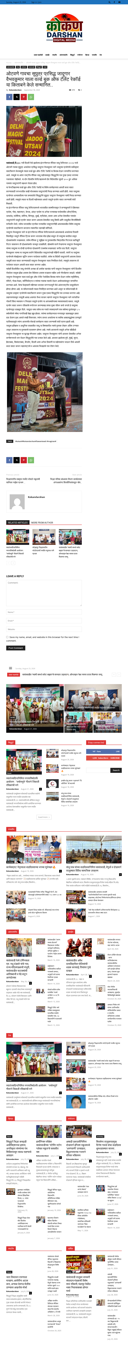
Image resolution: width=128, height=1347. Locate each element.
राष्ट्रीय (54, 55)
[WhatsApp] (31, 97)
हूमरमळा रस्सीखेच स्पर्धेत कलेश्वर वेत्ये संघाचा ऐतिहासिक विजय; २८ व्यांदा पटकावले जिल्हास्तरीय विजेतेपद (24, 1198)
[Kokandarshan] (64, 27)
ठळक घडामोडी (38, 55)
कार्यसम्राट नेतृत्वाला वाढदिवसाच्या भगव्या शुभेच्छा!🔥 (44, 674)
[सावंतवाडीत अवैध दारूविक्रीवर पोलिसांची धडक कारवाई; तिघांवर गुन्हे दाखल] (79, 947)
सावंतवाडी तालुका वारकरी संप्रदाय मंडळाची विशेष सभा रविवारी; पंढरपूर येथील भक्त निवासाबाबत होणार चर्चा (78, 1284)
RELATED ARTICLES (18, 522)
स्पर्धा (45, 67)
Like (118, 751)
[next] (119, 675)
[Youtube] (119, 2)
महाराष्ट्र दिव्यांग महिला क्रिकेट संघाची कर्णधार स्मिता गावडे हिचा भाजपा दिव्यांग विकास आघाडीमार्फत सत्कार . (55, 1226)
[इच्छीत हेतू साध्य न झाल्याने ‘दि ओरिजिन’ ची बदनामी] (52, 783)
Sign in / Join (36, 2)
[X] (16, 97)
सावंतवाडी (31, 67)
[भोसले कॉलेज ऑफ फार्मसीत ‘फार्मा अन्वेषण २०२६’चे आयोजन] (40, 991)
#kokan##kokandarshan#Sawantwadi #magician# (35, 441)
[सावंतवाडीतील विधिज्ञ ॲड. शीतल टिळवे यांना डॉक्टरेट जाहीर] (76, 1101)
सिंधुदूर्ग (72, 55)
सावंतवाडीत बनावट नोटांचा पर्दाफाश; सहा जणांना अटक (114, 942)
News (12, 717)
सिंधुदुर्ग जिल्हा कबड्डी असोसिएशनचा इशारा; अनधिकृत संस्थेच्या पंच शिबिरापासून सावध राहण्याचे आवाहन (18, 1148)
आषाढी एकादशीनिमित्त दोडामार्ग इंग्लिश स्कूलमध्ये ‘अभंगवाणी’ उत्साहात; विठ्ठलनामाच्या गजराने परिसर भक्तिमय (78, 1148)
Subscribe (115, 758)
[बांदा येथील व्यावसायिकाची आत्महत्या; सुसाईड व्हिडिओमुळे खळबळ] (100, 988)
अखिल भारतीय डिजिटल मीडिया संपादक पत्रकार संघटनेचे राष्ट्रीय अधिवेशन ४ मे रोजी (54, 1306)
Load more (43, 817)
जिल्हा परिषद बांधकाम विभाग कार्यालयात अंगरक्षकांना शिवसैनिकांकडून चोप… (66, 481)
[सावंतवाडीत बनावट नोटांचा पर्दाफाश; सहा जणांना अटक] (100, 941)
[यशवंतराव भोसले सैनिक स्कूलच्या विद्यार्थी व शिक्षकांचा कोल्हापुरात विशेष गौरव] (40, 1258)
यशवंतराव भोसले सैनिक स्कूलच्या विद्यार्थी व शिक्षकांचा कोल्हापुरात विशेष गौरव (54, 1262)
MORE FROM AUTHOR (42, 522)
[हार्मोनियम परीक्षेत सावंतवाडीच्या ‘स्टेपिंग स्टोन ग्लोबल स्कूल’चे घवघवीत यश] (49, 1131)
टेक (101, 55)
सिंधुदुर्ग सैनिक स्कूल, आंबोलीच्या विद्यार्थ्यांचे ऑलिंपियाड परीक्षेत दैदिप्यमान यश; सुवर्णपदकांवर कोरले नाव (55, 1198)
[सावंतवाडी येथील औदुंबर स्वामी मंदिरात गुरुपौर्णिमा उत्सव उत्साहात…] (100, 1258)
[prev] (114, 675)
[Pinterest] (24, 97)
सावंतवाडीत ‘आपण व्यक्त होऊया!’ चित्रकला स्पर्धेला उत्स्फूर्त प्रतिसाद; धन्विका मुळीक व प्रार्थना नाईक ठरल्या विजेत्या (55, 948)
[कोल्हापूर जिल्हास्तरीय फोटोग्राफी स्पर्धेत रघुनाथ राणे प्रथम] (43, 537)
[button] (109, 2)
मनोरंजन (80, 55)
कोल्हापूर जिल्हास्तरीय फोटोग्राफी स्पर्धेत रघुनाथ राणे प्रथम (43, 550)
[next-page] (13, 563)
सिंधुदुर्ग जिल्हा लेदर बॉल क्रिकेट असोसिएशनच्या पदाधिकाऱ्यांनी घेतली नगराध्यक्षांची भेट (24, 1223)
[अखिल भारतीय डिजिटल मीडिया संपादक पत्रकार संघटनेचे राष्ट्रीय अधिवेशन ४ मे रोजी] (40, 1302)
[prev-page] (8, 563)
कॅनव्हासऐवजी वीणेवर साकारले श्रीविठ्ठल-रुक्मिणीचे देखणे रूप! (114, 1303)
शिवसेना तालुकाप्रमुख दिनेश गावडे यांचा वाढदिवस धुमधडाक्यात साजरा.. (108, 1145)
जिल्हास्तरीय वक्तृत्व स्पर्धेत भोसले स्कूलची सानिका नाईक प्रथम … (23, 481)
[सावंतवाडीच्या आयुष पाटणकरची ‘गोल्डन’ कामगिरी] (40, 1323)
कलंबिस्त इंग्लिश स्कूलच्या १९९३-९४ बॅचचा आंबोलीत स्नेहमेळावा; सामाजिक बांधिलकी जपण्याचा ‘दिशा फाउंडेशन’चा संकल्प (84, 1218)
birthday (100, 723)
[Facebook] (114, 2)
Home (9, 62)
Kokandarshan (15, 90)
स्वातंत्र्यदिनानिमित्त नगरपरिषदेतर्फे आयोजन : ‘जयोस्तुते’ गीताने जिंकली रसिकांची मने (22, 782)
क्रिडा (87, 55)
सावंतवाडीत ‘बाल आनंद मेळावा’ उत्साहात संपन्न (83, 1189)
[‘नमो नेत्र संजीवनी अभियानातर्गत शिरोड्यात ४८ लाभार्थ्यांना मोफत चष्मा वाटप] (76, 915)
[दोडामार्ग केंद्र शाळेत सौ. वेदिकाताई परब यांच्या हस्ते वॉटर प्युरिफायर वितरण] (16, 915)
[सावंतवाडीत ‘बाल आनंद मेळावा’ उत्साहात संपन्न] (70, 1188)
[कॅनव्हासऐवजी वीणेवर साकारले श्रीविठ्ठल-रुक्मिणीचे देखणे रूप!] (100, 1302)
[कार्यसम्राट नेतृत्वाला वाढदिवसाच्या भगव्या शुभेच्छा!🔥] (107, 722)
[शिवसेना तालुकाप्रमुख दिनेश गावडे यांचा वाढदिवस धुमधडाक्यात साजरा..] (109, 1131)
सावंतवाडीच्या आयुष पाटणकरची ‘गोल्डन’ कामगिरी (54, 1324)
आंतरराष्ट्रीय (63, 55)
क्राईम (47, 55)
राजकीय (94, 55)
